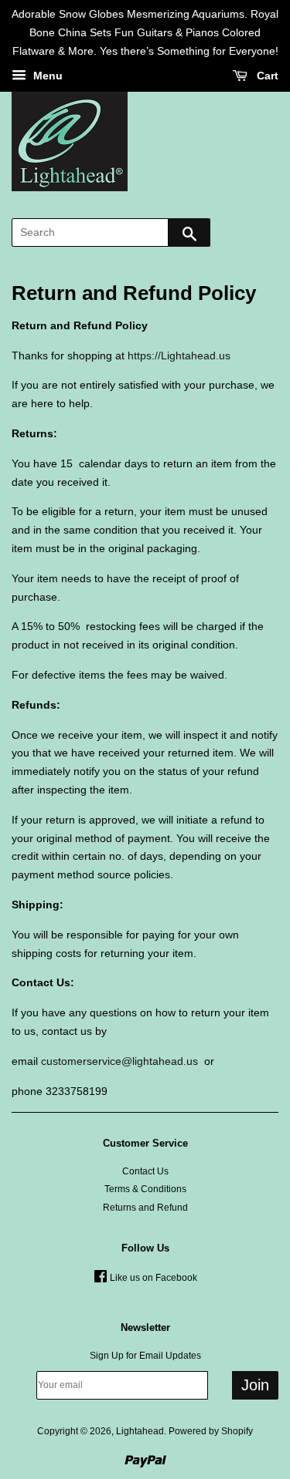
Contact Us (145, 1171)
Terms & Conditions (145, 1189)
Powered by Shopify (211, 1431)
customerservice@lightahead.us (119, 1061)
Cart (266, 76)
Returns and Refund (145, 1207)
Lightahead (140, 1431)
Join (255, 1384)
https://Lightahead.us (179, 355)
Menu (46, 76)
